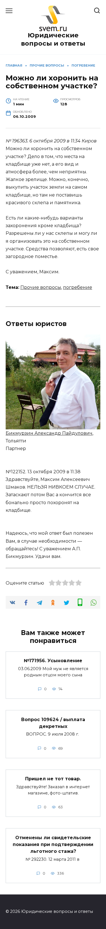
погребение (77, 287)
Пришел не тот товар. (53, 778)
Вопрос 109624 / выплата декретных (53, 723)
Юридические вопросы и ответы (53, 39)
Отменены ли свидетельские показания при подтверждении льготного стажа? (53, 844)
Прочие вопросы (40, 287)
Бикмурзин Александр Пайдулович (49, 433)
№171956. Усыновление (53, 660)
